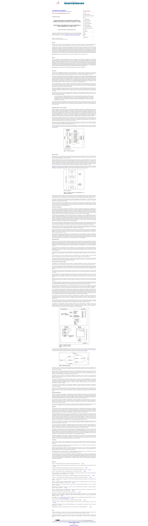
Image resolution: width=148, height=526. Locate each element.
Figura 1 (57, 126)
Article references (87, 22)
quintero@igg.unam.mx (76, 34)
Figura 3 (87, 213)
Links (83, 463)
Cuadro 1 (75, 220)
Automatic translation (88, 26)
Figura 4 (83, 237)
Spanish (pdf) (87, 19)
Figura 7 (58, 413)
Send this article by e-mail (89, 28)
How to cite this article (88, 23)
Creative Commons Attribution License (87, 520)
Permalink (86, 37)
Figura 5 (80, 306)
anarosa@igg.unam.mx (68, 34)
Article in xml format (88, 20)
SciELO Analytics (87, 14)
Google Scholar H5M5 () (89, 15)
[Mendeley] (83, 34)
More (85, 34)
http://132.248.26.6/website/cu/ (64, 498)
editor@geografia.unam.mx (74, 525)
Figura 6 (85, 350)
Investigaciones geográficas (59, 10)
